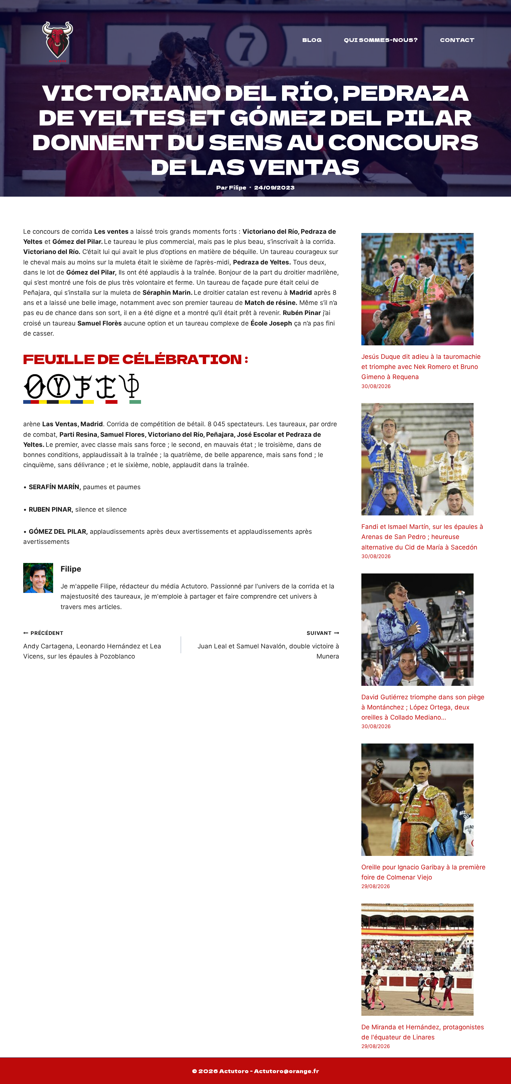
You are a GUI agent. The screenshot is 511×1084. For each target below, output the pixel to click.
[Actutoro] (57, 39)
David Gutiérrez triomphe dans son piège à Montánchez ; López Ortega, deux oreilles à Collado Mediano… (422, 707)
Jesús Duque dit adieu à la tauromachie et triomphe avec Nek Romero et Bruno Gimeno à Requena (421, 367)
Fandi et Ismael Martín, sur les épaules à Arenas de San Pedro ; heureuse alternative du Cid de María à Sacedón (422, 537)
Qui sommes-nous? (381, 39)
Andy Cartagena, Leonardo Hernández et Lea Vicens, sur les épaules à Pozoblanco (92, 645)
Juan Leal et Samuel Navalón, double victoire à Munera (268, 645)
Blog (312, 39)
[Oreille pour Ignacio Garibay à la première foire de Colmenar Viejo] (424, 800)
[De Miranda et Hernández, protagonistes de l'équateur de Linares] (424, 959)
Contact (457, 39)
